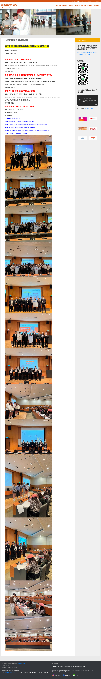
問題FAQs (96, 5)
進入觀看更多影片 (89, 108)
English (90, 1)
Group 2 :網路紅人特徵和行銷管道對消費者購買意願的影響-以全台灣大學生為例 (26, 124)
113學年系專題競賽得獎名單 (12, 118)
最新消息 (64, 5)
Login (97, 1)
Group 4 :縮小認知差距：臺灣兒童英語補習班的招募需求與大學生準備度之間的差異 (27, 130)
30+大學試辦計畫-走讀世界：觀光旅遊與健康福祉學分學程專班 (87, 53)
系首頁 (84, 1)
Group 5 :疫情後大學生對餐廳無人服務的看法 (17, 133)
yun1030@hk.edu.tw (10, 672)
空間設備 (83, 5)
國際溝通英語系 (12, 5)
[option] (50, 22)
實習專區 (89, 5)
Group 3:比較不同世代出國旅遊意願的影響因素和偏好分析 (20, 127)
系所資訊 (71, 5)
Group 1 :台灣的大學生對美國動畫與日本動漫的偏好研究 (19, 121)
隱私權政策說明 (22, 664)
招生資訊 (58, 5)
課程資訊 (77, 5)
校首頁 (73, 1)
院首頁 (79, 1)
